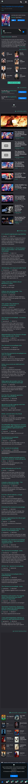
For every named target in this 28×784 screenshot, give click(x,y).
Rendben (14, 776)
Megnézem (22, 92)
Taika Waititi (18, 17)
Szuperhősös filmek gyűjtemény (9, 91)
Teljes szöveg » (22, 46)
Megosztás (22, 20)
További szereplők (14, 82)
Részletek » (14, 773)
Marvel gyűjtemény (12, 97)
